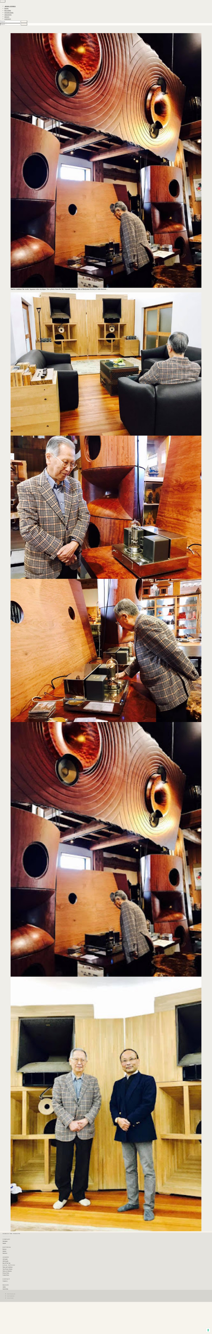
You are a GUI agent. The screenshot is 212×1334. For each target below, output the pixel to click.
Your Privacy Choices (7, 1269)
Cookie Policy (6, 1275)
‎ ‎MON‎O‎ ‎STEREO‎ (10, 6)
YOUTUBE (10, 1298)
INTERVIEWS (8, 12)
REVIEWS (7, 10)
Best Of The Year (6, 1263)
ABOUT (6, 16)
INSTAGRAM (11, 1294)
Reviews (4, 1249)
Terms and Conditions (7, 1267)
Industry (4, 1251)
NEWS (6, 8)
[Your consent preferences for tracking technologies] (208, 1330)
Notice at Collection (7, 1271)
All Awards (5, 1259)
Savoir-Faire (5, 1289)
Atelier (4, 1287)
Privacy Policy (6, 1273)
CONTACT (7, 19)
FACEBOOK (11, 1296)
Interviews (5, 1253)
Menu (2, 1)
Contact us (5, 1281)
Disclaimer (5, 1241)
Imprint (4, 1243)
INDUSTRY (8, 14)
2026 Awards (5, 1261)
